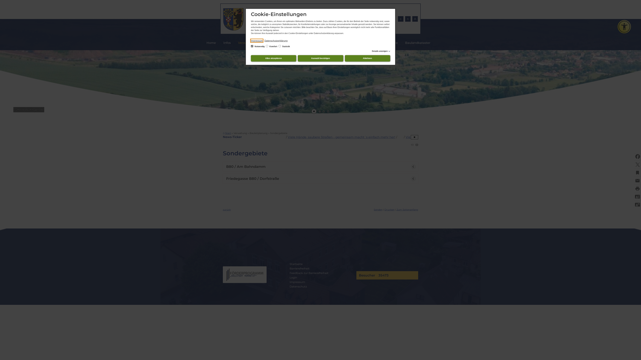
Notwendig (259, 46)
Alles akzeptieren (273, 58)
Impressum (257, 40)
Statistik (286, 46)
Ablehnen (367, 58)
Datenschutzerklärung (276, 40)
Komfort (273, 46)
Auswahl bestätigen (320, 58)
